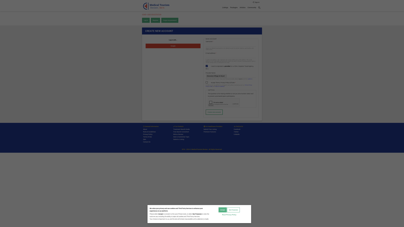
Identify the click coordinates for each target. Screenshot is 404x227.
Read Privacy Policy (229, 215)
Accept (222, 210)
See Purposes (233, 210)
